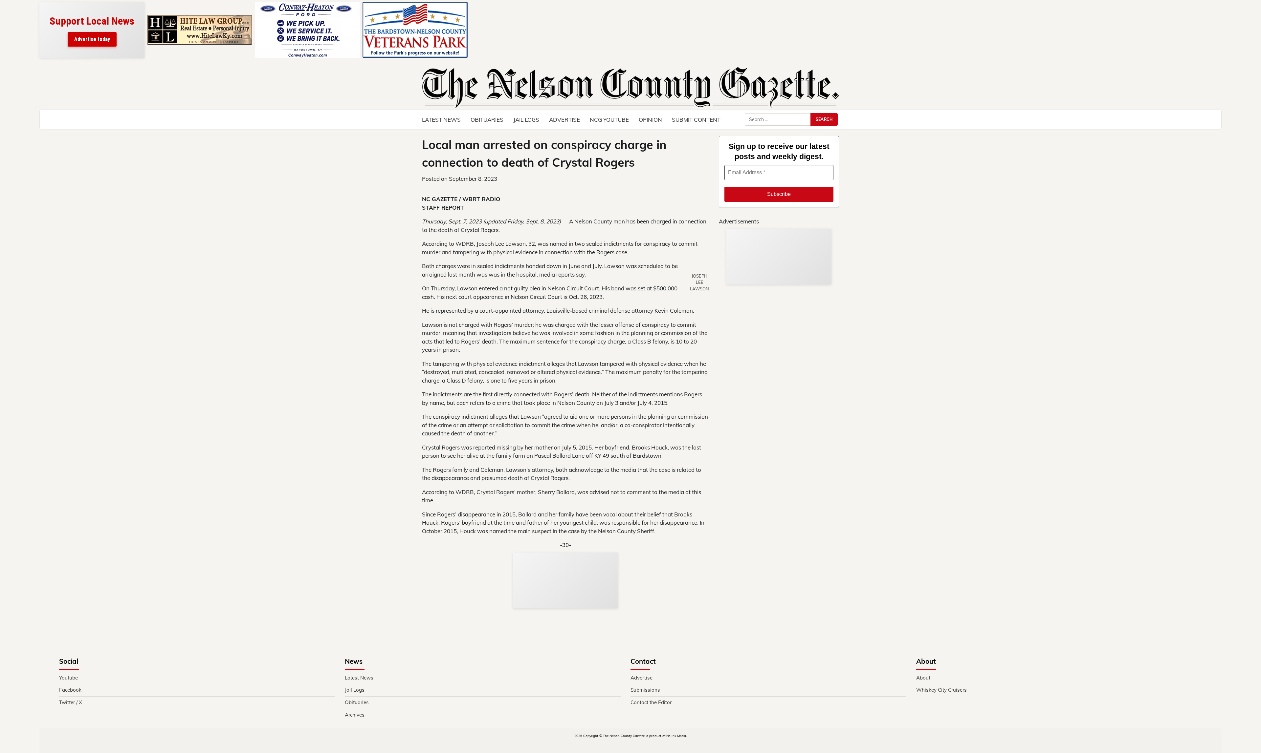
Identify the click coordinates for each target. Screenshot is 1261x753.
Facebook (70, 690)
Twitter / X (70, 702)
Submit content (696, 119)
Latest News (441, 119)
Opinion (650, 119)
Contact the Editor (651, 702)
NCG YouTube (609, 119)
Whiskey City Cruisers (941, 690)
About (923, 678)
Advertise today (92, 39)
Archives (355, 715)
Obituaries (487, 119)
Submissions (645, 690)
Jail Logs (526, 119)
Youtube (68, 678)
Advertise (564, 119)
